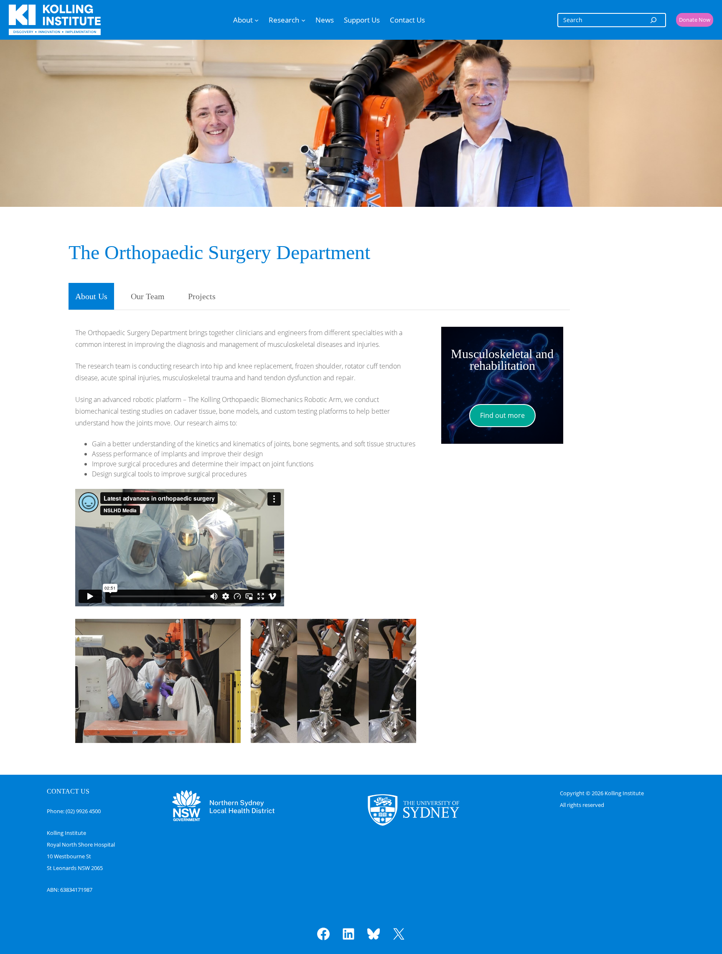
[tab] (91, 296)
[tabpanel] (319, 535)
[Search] (653, 20)
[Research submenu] (303, 20)
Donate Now (694, 19)
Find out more (502, 415)
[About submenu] (256, 20)
